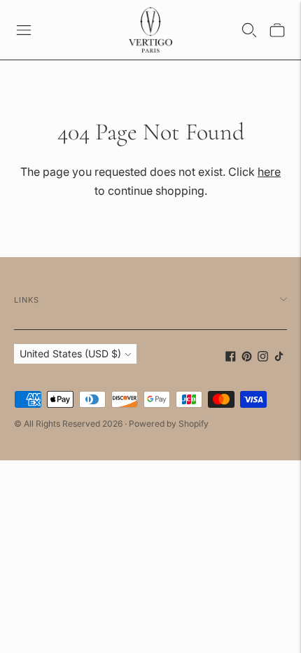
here (269, 172)
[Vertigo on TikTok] (279, 358)
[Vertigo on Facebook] (230, 358)
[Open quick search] (249, 30)
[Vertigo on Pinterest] (246, 358)
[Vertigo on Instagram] (263, 358)
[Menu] (24, 30)
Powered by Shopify (169, 423)
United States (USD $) (70, 353)
